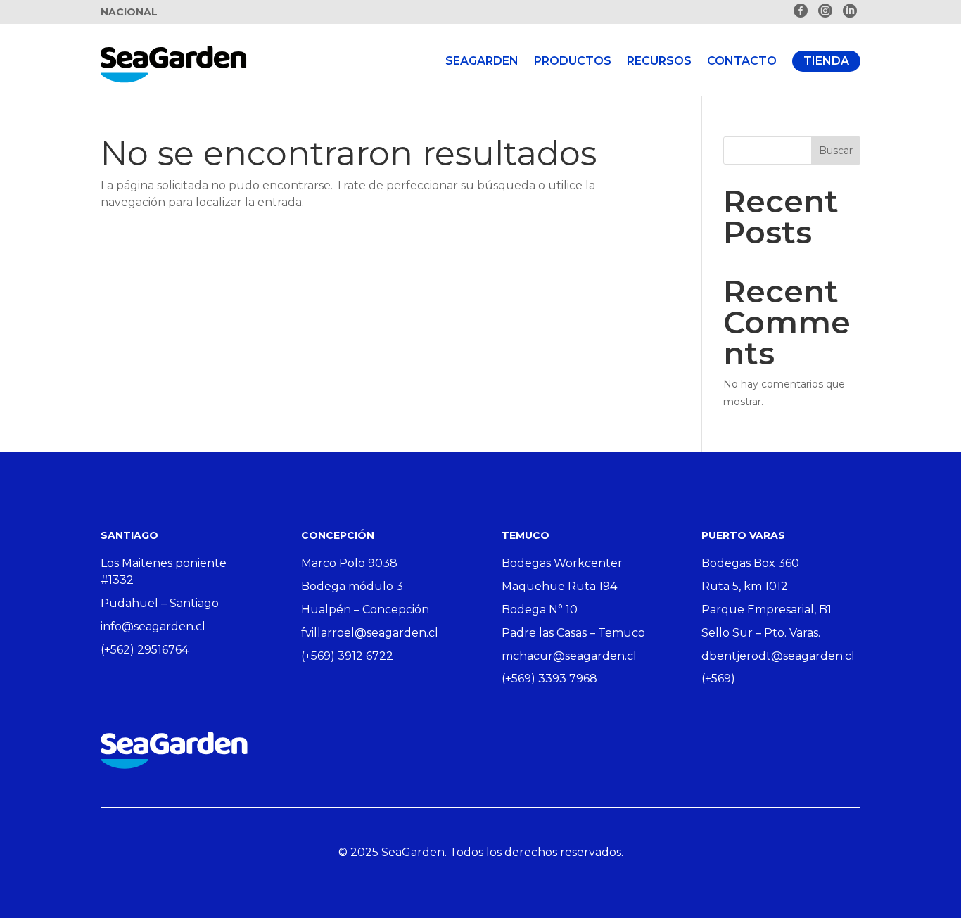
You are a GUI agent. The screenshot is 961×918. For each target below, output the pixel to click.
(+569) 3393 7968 (549, 678)
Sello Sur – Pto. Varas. (760, 632)
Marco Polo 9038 (349, 563)
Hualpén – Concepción (365, 609)
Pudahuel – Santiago (160, 603)
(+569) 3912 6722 (347, 656)
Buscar (836, 150)
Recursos (659, 61)
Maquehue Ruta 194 (559, 586)
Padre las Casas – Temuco (573, 632)
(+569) (718, 678)
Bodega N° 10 (540, 609)
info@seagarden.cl (153, 626)
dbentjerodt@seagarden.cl (778, 656)
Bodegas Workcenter (562, 563)
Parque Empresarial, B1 (766, 609)
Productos (572, 61)
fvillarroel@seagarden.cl (369, 632)
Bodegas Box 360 (750, 563)
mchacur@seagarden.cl (569, 656)
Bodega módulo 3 (352, 586)
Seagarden (481, 61)
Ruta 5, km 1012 (744, 586)
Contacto (742, 61)
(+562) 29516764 (145, 649)
